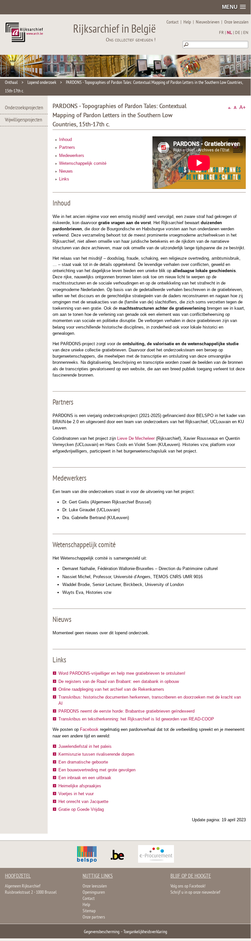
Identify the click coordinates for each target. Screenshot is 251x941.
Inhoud (65, 139)
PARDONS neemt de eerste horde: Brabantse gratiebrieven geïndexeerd (126, 711)
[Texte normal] (235, 107)
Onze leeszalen (236, 22)
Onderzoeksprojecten (24, 108)
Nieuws (66, 171)
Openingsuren (94, 892)
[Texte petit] (229, 107)
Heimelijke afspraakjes (79, 785)
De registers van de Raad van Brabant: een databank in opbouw (118, 681)
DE (237, 33)
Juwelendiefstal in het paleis (85, 746)
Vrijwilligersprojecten (23, 120)
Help (187, 22)
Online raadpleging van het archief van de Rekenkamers (111, 689)
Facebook (89, 729)
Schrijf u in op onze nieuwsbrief (195, 892)
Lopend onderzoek (41, 83)
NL (229, 33)
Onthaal (11, 83)
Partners (67, 147)
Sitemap (89, 911)
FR (221, 33)
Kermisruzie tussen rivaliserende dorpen (96, 754)
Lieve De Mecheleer (136, 438)
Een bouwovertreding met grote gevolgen (96, 769)
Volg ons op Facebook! (187, 886)
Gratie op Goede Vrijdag (81, 809)
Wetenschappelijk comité (82, 163)
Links (64, 179)
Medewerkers (71, 155)
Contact (172, 22)
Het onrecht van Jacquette (83, 801)
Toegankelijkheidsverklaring (145, 932)
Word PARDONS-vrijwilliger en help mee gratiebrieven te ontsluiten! (121, 673)
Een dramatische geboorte (83, 762)
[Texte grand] (242, 107)
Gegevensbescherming (101, 932)
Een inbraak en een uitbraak (84, 777)
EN (245, 33)
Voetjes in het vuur (76, 793)
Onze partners (94, 917)
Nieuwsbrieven (207, 22)
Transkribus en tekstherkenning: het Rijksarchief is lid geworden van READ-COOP (136, 719)
